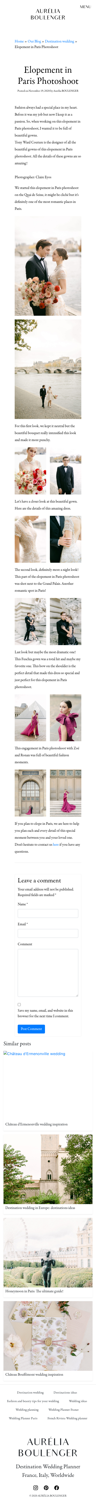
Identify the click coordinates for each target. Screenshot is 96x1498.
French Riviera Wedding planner (67, 1418)
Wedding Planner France (63, 1410)
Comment (25, 944)
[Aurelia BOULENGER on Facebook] (56, 1487)
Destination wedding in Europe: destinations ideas (40, 1208)
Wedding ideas (78, 1401)
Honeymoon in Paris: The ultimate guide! (34, 1291)
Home (19, 41)
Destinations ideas (65, 1393)
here (56, 844)
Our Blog (34, 41)
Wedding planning (27, 1410)
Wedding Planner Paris (23, 1418)
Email (23, 924)
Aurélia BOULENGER (66, 91)
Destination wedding (59, 41)
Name (23, 904)
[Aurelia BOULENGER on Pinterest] (47, 1487)
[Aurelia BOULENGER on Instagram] (36, 1487)
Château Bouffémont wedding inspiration (34, 1374)
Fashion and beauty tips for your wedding (33, 1401)
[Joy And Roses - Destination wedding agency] (48, 13)
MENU (85, 7)
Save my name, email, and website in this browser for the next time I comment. (45, 1013)
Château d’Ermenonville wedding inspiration (36, 1124)
